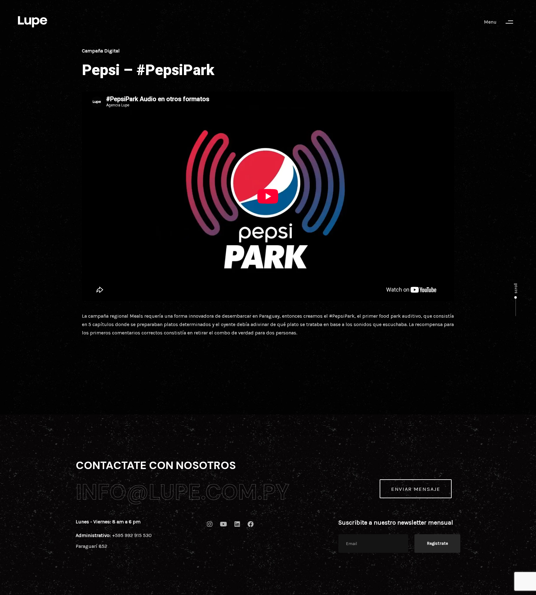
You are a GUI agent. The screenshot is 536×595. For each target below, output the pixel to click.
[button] (501, 22)
